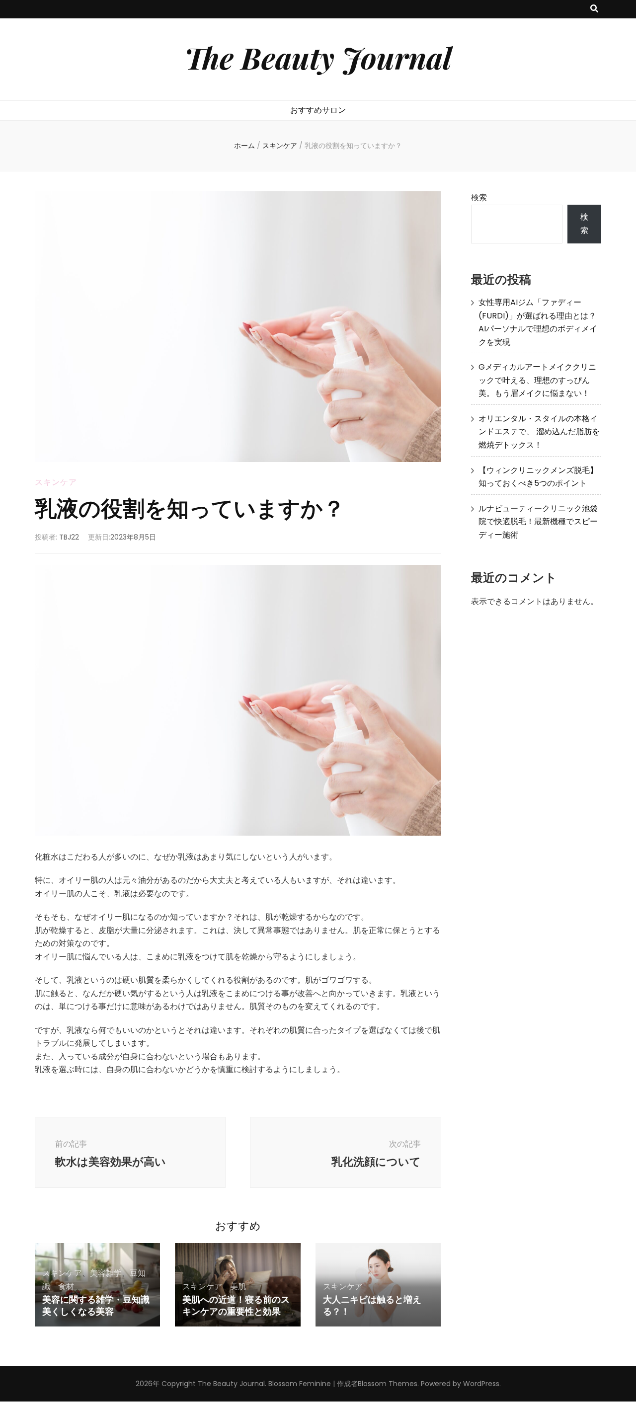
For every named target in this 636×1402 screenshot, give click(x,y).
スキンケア (56, 482)
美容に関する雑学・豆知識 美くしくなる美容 (96, 1305)
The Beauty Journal (318, 57)
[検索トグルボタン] (594, 9)
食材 (66, 1286)
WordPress (481, 1384)
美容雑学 (106, 1273)
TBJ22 (69, 537)
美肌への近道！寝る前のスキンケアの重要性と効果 (236, 1305)
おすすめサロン (318, 110)
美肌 (238, 1286)
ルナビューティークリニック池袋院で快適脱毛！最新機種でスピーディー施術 (538, 522)
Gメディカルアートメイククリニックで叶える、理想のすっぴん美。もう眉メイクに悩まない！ (537, 380)
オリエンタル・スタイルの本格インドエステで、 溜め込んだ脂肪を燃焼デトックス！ (539, 432)
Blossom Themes (387, 1384)
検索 (479, 197)
